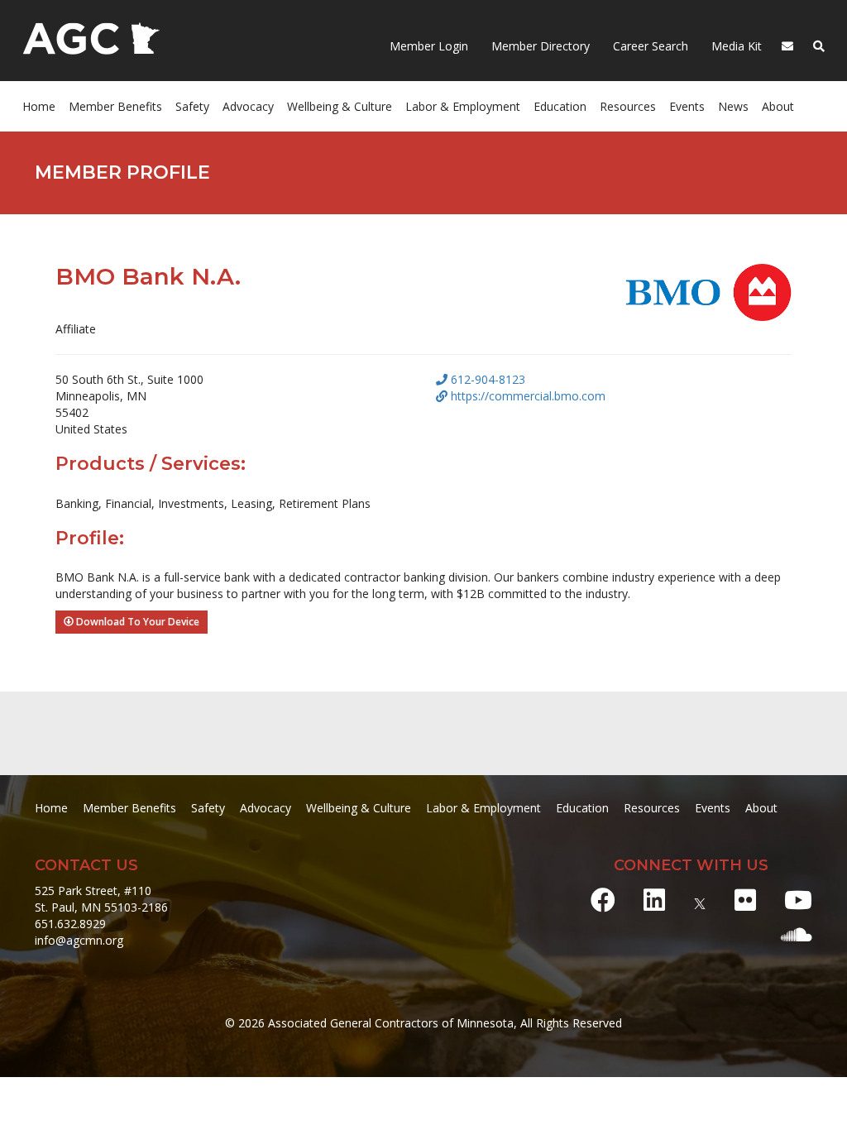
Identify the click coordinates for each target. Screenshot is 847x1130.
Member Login (429, 46)
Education (582, 808)
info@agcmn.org (79, 940)
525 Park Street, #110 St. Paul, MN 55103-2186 (101, 899)
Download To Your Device (136, 622)
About (778, 106)
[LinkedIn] (654, 900)
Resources (652, 808)
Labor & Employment (462, 106)
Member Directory (539, 46)
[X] (699, 900)
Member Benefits (115, 106)
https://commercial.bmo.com (526, 396)
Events (687, 106)
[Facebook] (603, 900)
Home (38, 106)
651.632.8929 (70, 923)
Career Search (649, 46)
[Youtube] (798, 900)
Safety (208, 808)
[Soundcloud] (796, 934)
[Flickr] (745, 900)
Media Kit (735, 46)
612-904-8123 (486, 379)
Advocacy (265, 808)
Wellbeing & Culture (358, 808)
